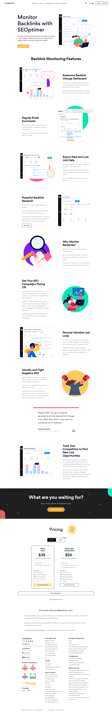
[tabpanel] (56, 421)
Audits (41, 3)
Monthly (52, 540)
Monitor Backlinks (50, 651)
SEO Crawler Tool (49, 653)
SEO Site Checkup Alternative (76, 662)
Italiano (70, 651)
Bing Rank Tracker (49, 679)
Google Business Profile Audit (53, 667)
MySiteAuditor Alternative (75, 658)
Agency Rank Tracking (51, 674)
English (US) (75, 647)
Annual (60, 540)
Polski (82, 651)
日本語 (74, 651)
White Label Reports (50, 655)
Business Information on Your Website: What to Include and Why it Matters (79, 684)
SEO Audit (48, 663)
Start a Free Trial (23, 46)
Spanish (71, 649)
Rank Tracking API (49, 695)
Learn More (26, 225)
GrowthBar (48, 687)
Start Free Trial (56, 510)
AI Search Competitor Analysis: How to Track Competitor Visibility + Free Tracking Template (79, 689)
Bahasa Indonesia (81, 649)
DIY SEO (47, 683)
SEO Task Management (51, 702)
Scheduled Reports (50, 697)
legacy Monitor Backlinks (36, 630)
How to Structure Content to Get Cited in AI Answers (79, 698)
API (46, 657)
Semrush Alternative (74, 660)
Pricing (57, 3)
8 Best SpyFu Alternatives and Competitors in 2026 (76, 694)
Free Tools (48, 685)
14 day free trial (72, 530)
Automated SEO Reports (51, 677)
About (70, 640)
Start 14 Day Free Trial (43, 585)
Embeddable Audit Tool (51, 645)
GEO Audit (48, 665)
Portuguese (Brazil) (74, 653)
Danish (80, 647)
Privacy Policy (51, 710)
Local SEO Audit (49, 669)
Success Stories (49, 3)
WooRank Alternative (74, 664)
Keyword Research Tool (51, 647)
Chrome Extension (50, 681)
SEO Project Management (52, 700)
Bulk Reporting (49, 642)
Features (34, 3)
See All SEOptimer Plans (55, 599)
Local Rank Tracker (50, 689)
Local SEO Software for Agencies (53, 691)
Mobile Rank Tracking (50, 693)
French (75, 649)
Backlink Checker (49, 640)
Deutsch (85, 647)
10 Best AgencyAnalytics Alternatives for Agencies (79, 675)
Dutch (78, 651)
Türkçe (81, 653)
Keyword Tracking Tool (51, 649)
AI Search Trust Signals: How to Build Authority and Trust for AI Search (78, 679)
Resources (64, 3)
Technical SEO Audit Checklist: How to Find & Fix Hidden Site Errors (79, 671)
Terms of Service (60, 710)
